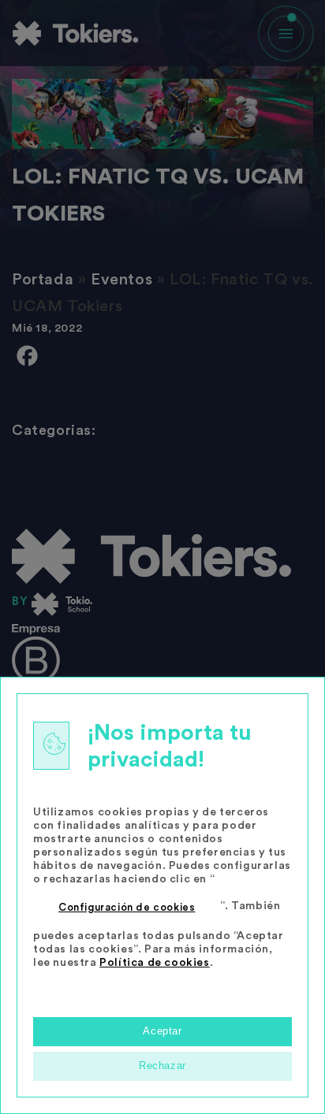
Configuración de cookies (126, 907)
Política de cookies (154, 962)
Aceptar (162, 1031)
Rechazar (162, 1065)
